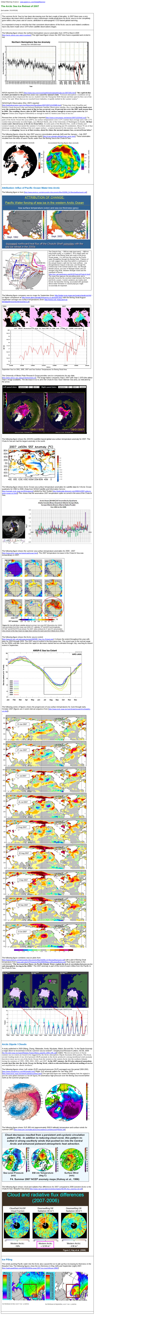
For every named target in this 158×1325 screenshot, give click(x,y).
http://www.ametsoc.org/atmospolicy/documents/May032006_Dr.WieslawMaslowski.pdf (55, 192)
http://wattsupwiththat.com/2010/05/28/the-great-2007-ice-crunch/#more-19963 (30, 1268)
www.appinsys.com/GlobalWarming (32, 2)
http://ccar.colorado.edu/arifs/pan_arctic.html (59, 136)
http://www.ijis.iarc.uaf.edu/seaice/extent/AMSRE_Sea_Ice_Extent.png (27, 639)
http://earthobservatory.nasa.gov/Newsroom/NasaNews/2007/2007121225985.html (31, 105)
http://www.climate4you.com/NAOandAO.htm (18, 1071)
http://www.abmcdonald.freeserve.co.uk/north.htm (42, 298)
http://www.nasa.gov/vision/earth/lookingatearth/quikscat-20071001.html (49, 93)
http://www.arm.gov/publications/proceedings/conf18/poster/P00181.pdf (39, 1130)
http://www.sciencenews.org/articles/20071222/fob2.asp (66, 118)
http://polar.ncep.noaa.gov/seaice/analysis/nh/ (73, 295)
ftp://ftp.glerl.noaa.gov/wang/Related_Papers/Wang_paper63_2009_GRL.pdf (29, 1053)
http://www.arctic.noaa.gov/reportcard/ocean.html (19, 553)
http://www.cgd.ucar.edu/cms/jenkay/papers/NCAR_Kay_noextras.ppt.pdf (56, 1189)
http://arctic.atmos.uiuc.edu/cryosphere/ (16, 35)
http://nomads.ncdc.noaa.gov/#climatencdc (17, 491)
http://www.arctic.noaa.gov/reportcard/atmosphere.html (21, 1074)
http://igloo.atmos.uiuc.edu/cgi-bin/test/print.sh (19, 378)
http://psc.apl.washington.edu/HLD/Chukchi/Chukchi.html (69, 274)
